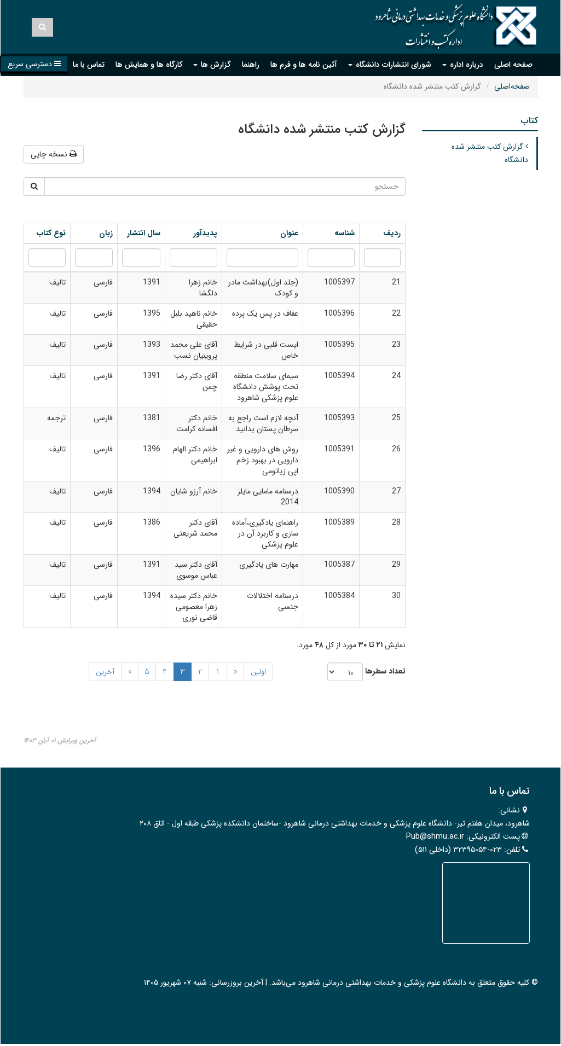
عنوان (288, 233)
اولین (258, 672)
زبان (106, 233)
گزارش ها (215, 65)
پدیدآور (205, 233)
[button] (34, 63)
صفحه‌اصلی (512, 86)
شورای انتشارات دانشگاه (392, 65)
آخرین (105, 672)
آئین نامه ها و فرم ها (303, 65)
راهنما (250, 65)
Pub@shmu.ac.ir (435, 836)
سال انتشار (142, 233)
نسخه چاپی (50, 154)
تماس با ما (89, 65)
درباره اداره (465, 65)
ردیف (392, 233)
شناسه (343, 233)
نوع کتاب (50, 233)
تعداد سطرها (385, 671)
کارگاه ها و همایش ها (148, 65)
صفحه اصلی (513, 65)
